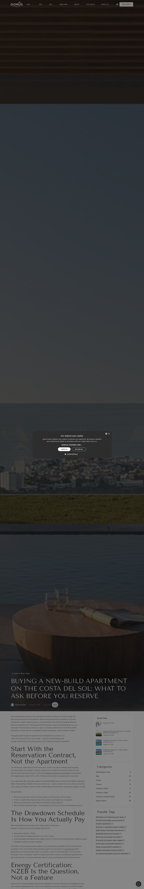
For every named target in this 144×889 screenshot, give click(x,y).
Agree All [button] (64, 449)
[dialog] (72, 444)
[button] (72, 445)
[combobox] (106, 434)
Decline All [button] (79, 449)
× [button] (109, 433)
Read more (94, 441)
